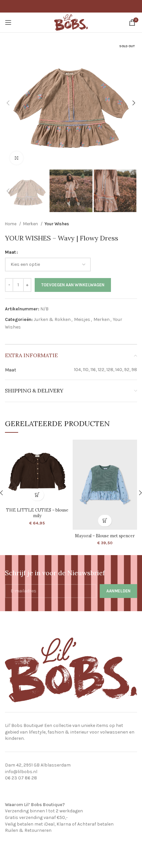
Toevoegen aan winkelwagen (72, 284)
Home (11, 223)
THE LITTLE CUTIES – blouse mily (37, 512)
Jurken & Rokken (52, 319)
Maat (10, 252)
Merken (31, 223)
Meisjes (82, 319)
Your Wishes (57, 223)
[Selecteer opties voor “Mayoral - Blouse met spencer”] (105, 520)
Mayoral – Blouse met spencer (105, 535)
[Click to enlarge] (16, 158)
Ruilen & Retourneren (28, 830)
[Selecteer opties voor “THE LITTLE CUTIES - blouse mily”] (37, 495)
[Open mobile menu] (8, 22)
